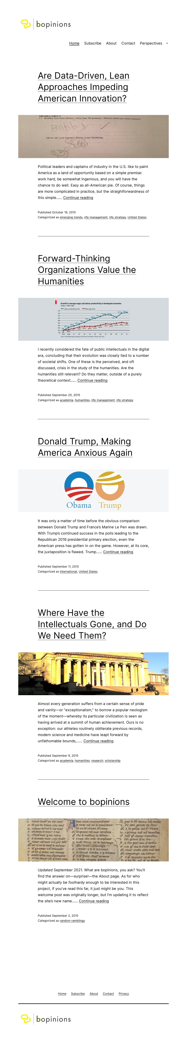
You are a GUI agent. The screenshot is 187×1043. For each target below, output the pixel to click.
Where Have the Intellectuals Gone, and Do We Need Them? (92, 624)
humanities (82, 400)
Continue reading (78, 197)
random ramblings (72, 920)
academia (66, 400)
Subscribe (92, 43)
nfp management (96, 217)
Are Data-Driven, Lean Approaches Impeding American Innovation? (83, 87)
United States (137, 217)
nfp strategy (117, 217)
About (111, 43)
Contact (128, 43)
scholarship (113, 760)
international (68, 571)
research (97, 760)
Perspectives (151, 43)
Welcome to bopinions (84, 801)
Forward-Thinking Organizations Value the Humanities (87, 270)
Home (74, 43)
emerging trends (71, 217)
